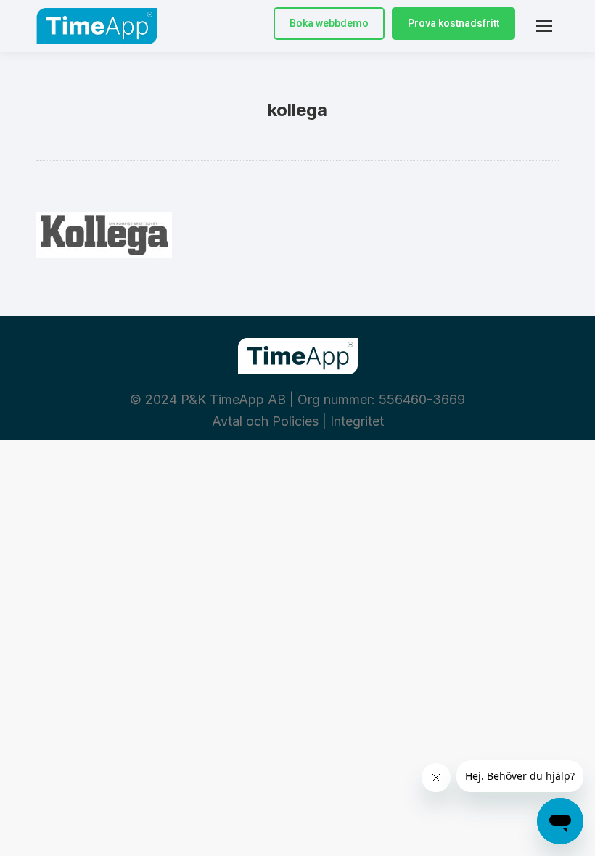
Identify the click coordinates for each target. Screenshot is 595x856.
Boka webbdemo (329, 23)
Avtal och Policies (265, 421)
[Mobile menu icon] (544, 26)
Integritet (357, 421)
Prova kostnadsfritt (453, 23)
